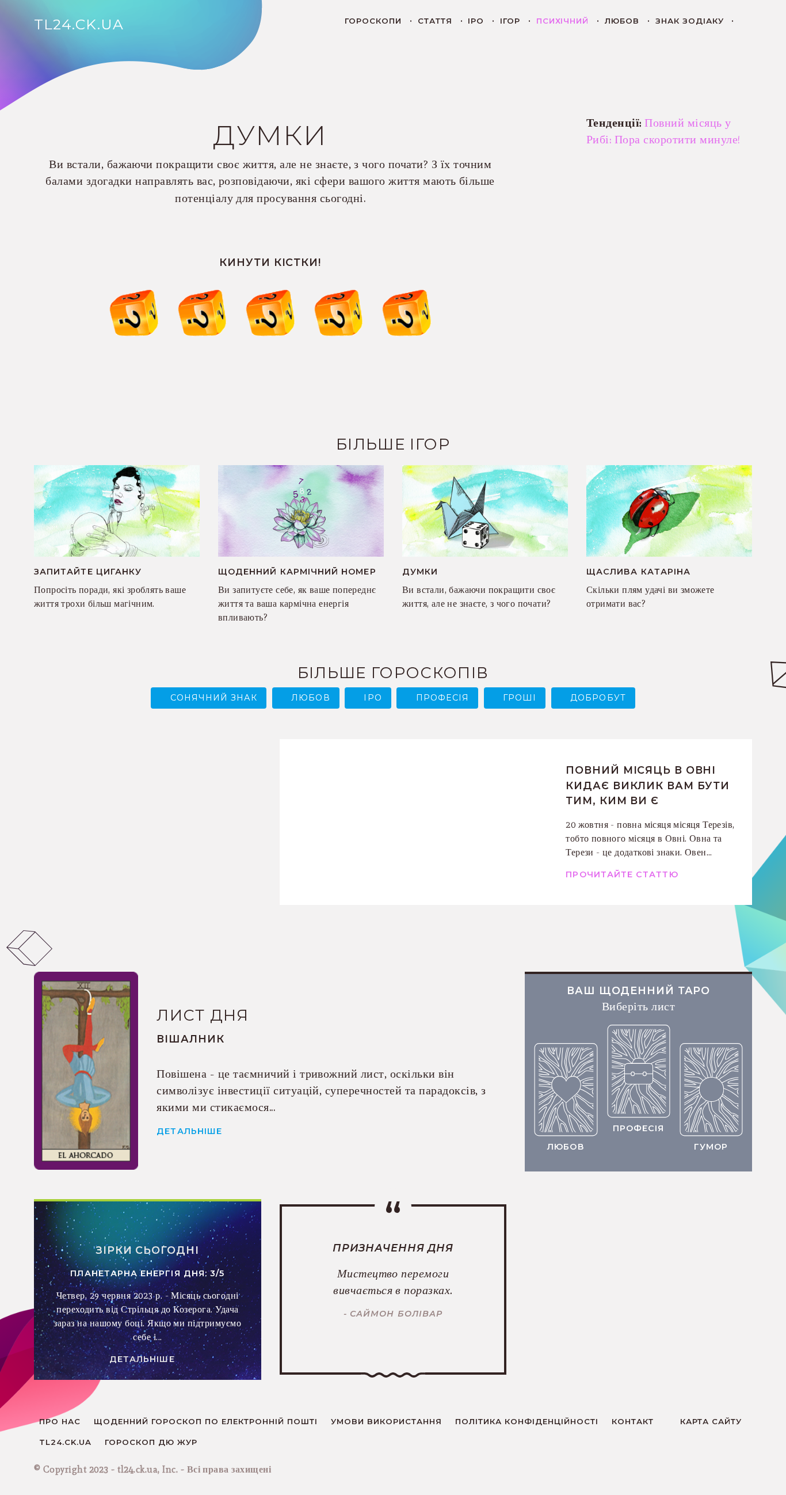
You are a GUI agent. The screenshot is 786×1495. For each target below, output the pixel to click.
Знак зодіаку (689, 20)
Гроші (519, 698)
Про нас (60, 1421)
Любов (622, 20)
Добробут (598, 698)
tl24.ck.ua (65, 1442)
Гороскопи (373, 20)
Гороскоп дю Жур (151, 1442)
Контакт (633, 1421)
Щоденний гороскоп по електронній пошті (206, 1421)
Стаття (435, 20)
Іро (476, 20)
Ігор (510, 20)
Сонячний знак (214, 698)
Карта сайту (711, 1421)
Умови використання (386, 1421)
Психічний (562, 20)
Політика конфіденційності (526, 1421)
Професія (443, 698)
